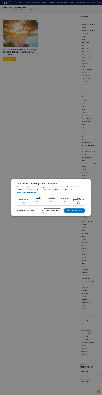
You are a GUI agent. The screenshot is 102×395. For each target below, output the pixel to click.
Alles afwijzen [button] (52, 211)
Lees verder (77, 189)
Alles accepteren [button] (74, 211)
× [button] (87, 181)
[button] (51, 193)
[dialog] (51, 197)
